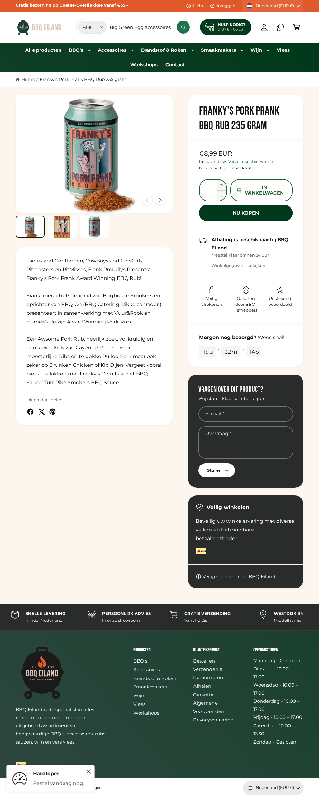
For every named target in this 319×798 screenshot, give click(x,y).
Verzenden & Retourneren (208, 673)
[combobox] (149, 27)
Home (28, 79)
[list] (159, 617)
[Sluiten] (89, 771)
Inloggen (226, 5)
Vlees (139, 704)
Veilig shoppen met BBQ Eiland (238, 576)
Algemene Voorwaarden (208, 707)
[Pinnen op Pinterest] (52, 412)
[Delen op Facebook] (30, 412)
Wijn (138, 695)
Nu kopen (246, 213)
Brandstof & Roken (154, 678)
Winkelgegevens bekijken (238, 265)
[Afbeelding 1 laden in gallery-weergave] (30, 227)
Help (198, 5)
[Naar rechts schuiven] (160, 200)
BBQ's (140, 661)
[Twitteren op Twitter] (41, 412)
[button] (296, 27)
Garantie (203, 695)
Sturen (214, 470)
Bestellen (204, 661)
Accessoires (146, 670)
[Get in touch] (280, 27)
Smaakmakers (150, 687)
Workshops (146, 713)
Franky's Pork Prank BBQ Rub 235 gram (83, 79)
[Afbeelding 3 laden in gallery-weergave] (94, 227)
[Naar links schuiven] (147, 200)
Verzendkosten (243, 161)
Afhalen (202, 686)
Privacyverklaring (213, 720)
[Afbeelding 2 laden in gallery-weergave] (62, 227)
